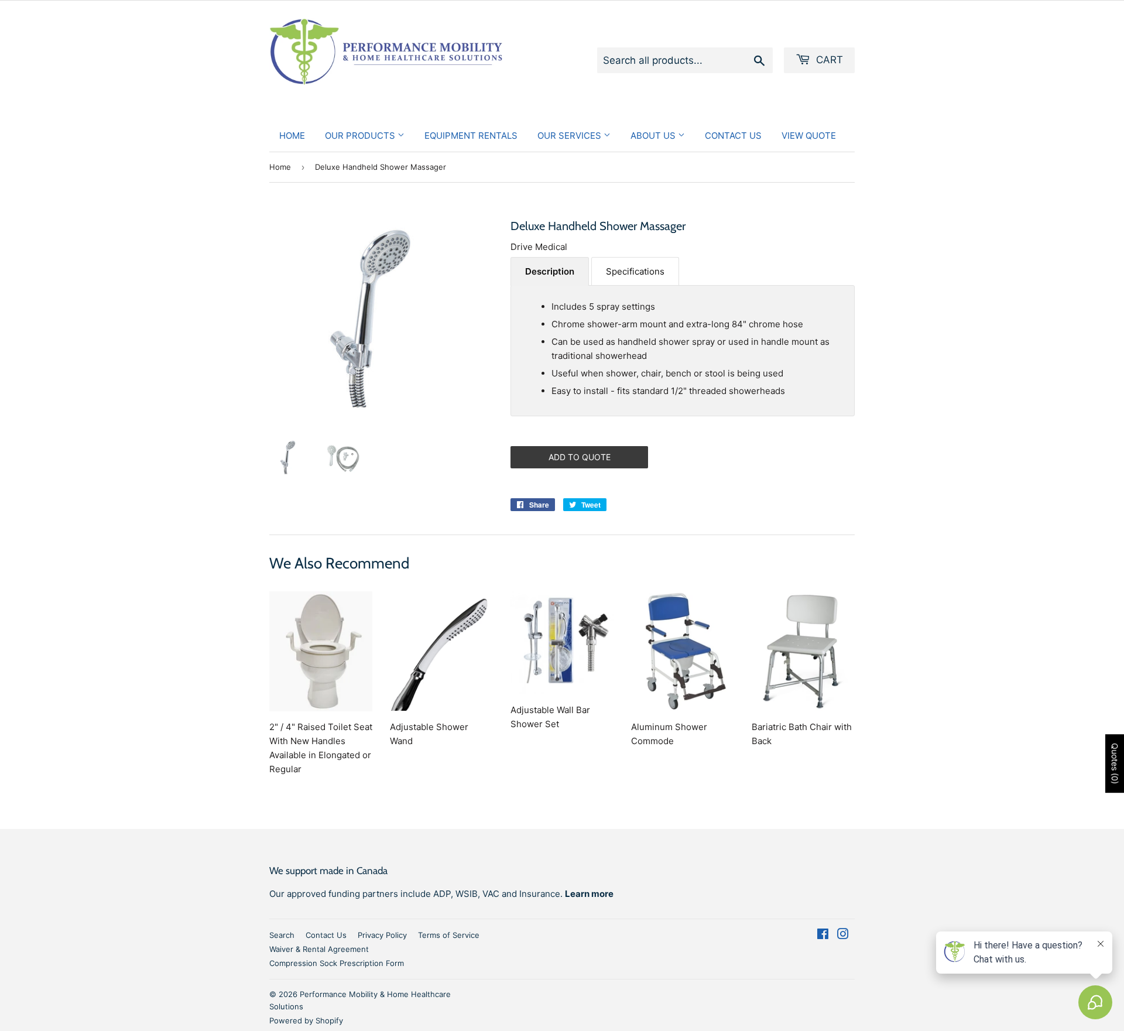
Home (292, 135)
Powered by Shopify (306, 1020)
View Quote (809, 135)
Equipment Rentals (471, 135)
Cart (828, 60)
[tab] (549, 271)
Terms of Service (448, 935)
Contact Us (733, 135)
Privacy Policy (382, 935)
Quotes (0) (1115, 764)
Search (281, 935)
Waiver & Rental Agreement (319, 949)
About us (654, 135)
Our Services (570, 135)
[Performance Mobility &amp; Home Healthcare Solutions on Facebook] (823, 935)
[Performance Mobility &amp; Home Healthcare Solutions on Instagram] (843, 935)
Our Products (361, 135)
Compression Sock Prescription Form (336, 963)
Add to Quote (580, 457)
